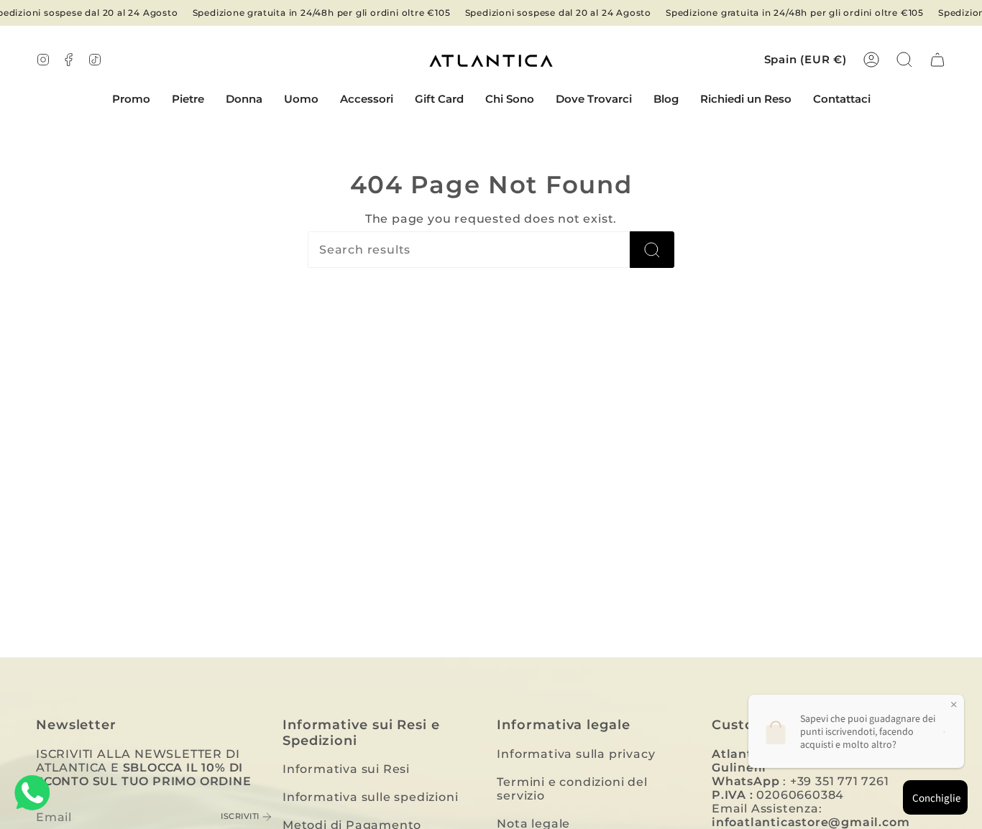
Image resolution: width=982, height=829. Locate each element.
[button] (188, 100)
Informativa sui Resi (346, 769)
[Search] (652, 249)
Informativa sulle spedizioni (370, 797)
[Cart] (937, 59)
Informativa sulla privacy (576, 754)
